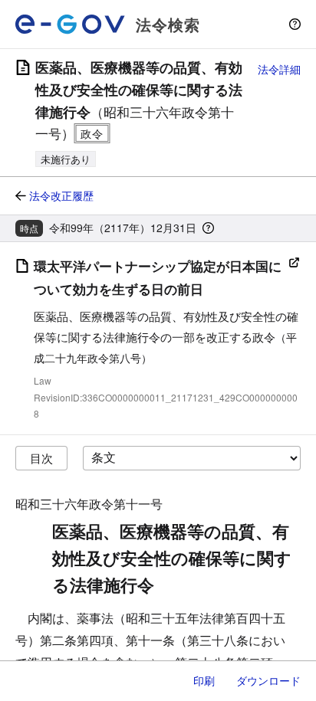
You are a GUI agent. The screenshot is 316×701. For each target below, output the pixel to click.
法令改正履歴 (61, 195)
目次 (41, 458)
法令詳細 (279, 69)
